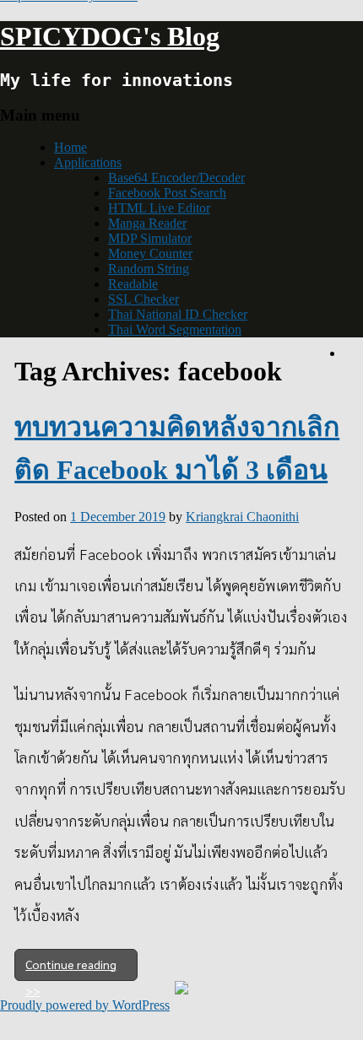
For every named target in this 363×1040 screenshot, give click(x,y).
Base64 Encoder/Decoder (176, 177)
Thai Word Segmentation (174, 329)
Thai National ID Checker (177, 314)
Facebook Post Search (167, 193)
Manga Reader (147, 223)
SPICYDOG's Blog (109, 36)
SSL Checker (143, 299)
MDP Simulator (150, 238)
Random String (148, 268)
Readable (133, 284)
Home (70, 147)
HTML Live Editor (159, 208)
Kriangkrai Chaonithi (242, 516)
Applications (88, 162)
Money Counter (150, 253)
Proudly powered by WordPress (85, 1005)
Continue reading (70, 964)
